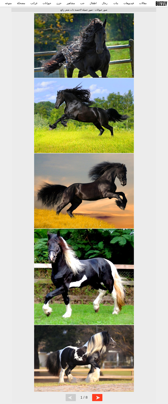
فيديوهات (129, 3)
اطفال (93, 3)
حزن (58, 3)
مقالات (143, 3)
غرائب (33, 3)
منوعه (8, 3)
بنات (115, 3)
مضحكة (21, 3)
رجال (104, 3)
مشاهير (71, 3)
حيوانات (47, 3)
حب (82, 3)
